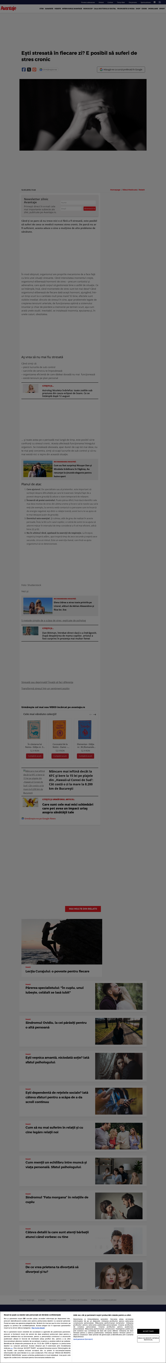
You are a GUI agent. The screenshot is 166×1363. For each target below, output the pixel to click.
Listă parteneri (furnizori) (83, 1339)
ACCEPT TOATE (148, 1331)
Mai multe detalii (38, 1328)
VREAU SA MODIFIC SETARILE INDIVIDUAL (148, 1339)
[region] (83, 1337)
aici (12, 1348)
